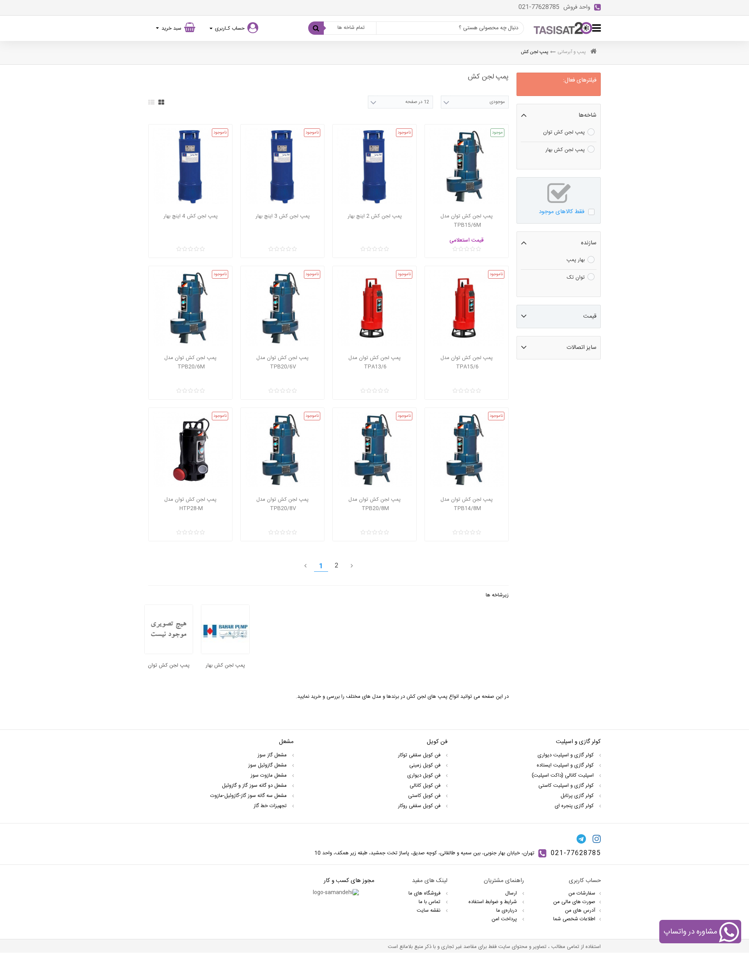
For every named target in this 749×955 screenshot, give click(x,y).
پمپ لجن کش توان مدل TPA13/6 (374, 362)
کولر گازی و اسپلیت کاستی (566, 785)
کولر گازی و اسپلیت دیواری (566, 755)
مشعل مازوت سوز (269, 775)
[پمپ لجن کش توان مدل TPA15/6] (466, 308)
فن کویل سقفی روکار (420, 806)
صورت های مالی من (574, 902)
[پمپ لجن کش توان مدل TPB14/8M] (466, 449)
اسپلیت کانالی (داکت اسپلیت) (563, 775)
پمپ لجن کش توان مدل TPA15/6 (466, 362)
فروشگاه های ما (425, 893)
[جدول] (161, 102)
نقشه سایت (429, 910)
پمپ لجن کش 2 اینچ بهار (374, 216)
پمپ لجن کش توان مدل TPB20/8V (282, 504)
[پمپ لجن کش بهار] (225, 629)
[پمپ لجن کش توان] (168, 629)
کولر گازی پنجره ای (575, 806)
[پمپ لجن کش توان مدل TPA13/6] (374, 308)
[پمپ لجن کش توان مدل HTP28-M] (190, 449)
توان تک (576, 277)
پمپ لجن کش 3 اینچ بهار (282, 216)
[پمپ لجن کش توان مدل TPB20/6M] (190, 308)
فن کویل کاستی (425, 795)
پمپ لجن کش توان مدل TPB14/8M (466, 504)
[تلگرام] (581, 838)
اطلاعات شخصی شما (574, 919)
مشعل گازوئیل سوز (268, 765)
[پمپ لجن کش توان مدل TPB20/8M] (374, 449)
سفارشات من (581, 893)
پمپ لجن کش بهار (225, 665)
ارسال (511, 893)
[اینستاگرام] (597, 838)
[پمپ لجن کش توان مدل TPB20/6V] (282, 308)
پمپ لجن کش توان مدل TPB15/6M (466, 220)
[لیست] (151, 102)
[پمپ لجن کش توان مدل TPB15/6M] (466, 166)
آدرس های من (580, 910)
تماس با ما (430, 902)
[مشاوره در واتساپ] (729, 933)
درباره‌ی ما (507, 910)
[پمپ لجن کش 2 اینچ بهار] (374, 166)
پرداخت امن (505, 919)
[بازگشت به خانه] (593, 52)
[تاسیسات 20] (563, 28)
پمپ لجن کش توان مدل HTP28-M (190, 504)
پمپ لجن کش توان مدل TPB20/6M (190, 362)
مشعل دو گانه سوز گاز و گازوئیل (255, 785)
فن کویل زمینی (425, 765)
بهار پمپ (575, 260)
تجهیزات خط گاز (271, 806)
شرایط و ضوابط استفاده (493, 902)
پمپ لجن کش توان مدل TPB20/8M (374, 504)
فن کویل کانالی (426, 785)
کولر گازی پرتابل (578, 795)
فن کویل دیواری (424, 775)
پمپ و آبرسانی (571, 52)
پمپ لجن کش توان (169, 665)
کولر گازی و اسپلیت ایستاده (566, 765)
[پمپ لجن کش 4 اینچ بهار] (190, 166)
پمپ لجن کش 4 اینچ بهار (190, 216)
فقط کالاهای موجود (561, 212)
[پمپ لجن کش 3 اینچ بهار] (282, 166)
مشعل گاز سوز (272, 755)
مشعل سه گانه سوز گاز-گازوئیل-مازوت (249, 795)
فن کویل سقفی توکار (420, 755)
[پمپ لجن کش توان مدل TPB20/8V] (282, 449)
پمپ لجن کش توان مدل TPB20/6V (282, 362)
